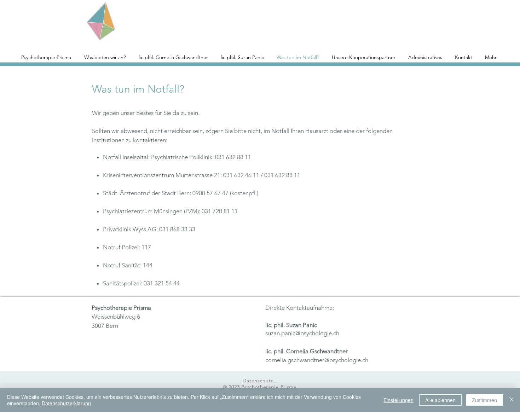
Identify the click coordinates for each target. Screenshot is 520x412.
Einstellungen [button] (398, 400)
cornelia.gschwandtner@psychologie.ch (316, 360)
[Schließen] (511, 400)
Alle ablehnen (440, 400)
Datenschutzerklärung (66, 403)
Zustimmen (484, 400)
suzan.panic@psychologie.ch (302, 333)
